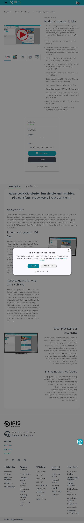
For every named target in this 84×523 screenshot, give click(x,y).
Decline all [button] (48, 266)
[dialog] (42, 261)
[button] (42, 271)
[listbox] (69, 250)
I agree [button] (33, 266)
